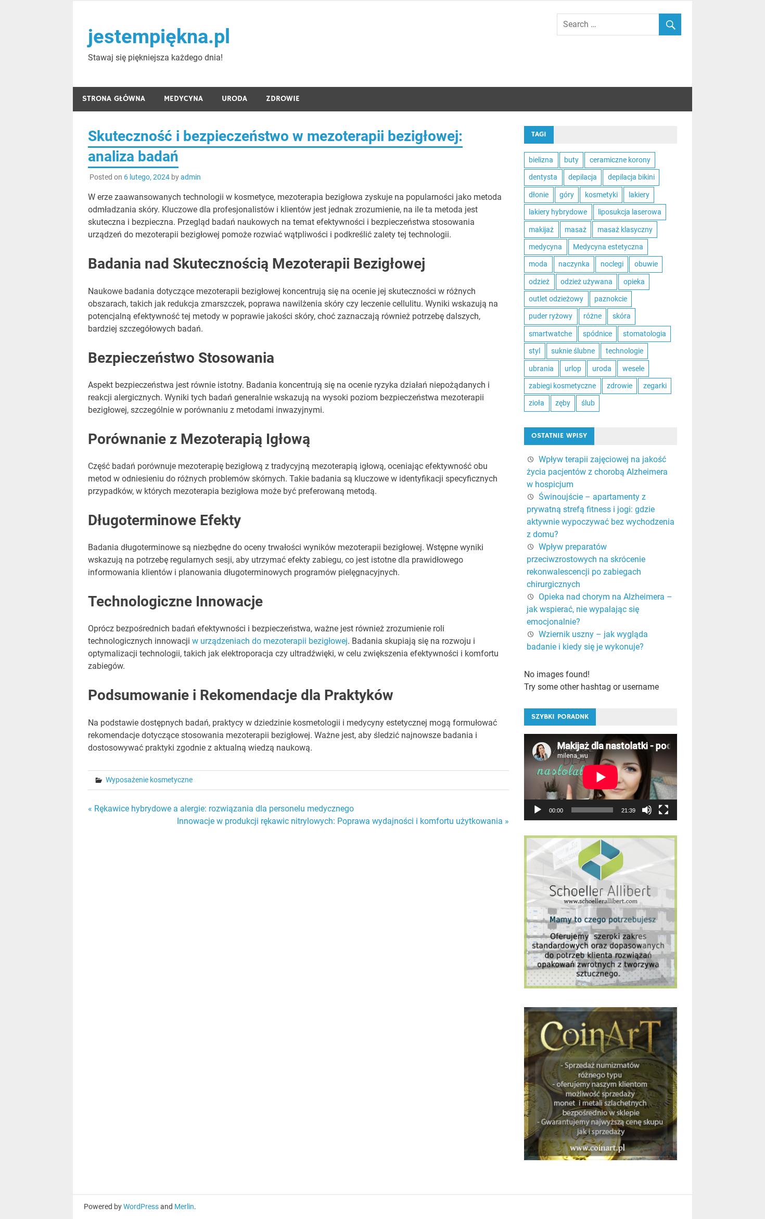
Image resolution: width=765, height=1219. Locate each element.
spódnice (597, 333)
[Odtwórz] (537, 810)
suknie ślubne (573, 351)
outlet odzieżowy (556, 299)
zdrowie (619, 386)
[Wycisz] (647, 810)
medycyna (545, 247)
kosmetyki (601, 195)
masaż (575, 229)
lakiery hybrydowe (558, 212)
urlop (573, 368)
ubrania (541, 368)
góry (566, 195)
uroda (601, 368)
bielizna (541, 160)
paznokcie (610, 299)
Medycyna (183, 99)
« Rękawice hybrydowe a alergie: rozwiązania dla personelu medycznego (221, 809)
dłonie (539, 195)
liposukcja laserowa (629, 212)
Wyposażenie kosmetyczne (149, 780)
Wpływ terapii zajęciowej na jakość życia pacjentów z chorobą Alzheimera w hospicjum (597, 471)
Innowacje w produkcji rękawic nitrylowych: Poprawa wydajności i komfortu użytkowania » (343, 821)
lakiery (639, 195)
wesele (633, 368)
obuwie (646, 264)
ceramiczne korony (620, 160)
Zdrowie (283, 99)
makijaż (541, 229)
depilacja (582, 177)
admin (191, 177)
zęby (562, 403)
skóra (622, 316)
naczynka (574, 264)
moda (538, 264)
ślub (588, 403)
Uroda (234, 99)
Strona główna (113, 99)
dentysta (543, 177)
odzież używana (586, 281)
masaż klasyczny (625, 229)
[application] (600, 777)
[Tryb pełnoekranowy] (663, 810)
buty (571, 160)
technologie (624, 351)
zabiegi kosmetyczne (562, 386)
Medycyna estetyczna (608, 247)
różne (592, 316)
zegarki (655, 386)
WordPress (141, 1206)
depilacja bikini (631, 177)
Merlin (184, 1206)
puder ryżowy (550, 316)
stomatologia (644, 333)
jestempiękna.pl (159, 36)
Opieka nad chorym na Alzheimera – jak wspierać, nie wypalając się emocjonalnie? (599, 609)
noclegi (612, 264)
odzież (539, 281)
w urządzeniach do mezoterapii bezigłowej (269, 641)
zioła (536, 403)
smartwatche (550, 333)
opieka (634, 281)
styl (534, 351)
